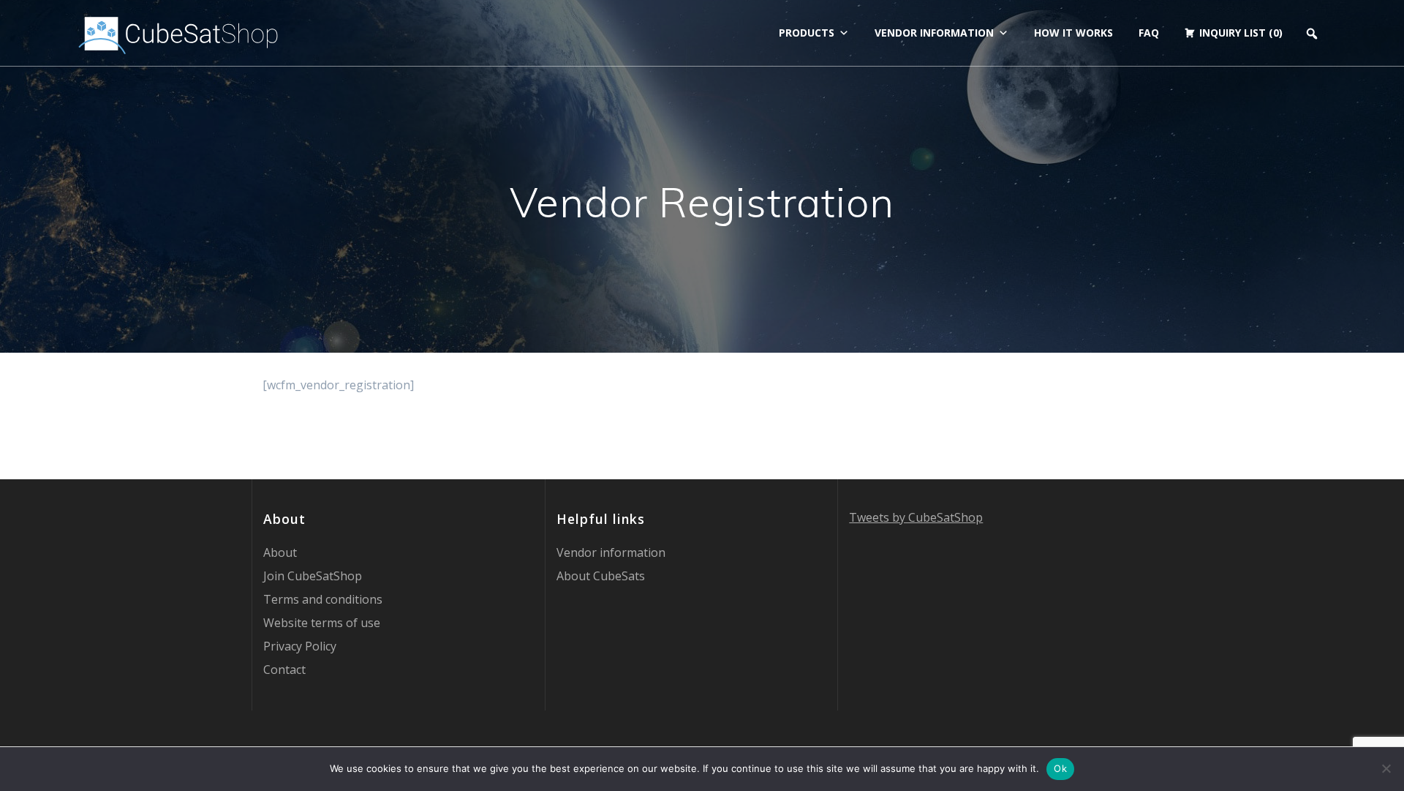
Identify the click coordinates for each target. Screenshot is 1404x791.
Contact (284, 669)
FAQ (1149, 33)
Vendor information (934, 33)
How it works (1073, 33)
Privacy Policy (299, 646)
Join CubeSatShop (312, 576)
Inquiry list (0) (1241, 33)
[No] (1385, 768)
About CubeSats (600, 576)
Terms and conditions (322, 599)
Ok (1060, 768)
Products (806, 33)
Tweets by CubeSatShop (916, 517)
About (280, 552)
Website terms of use (321, 623)
